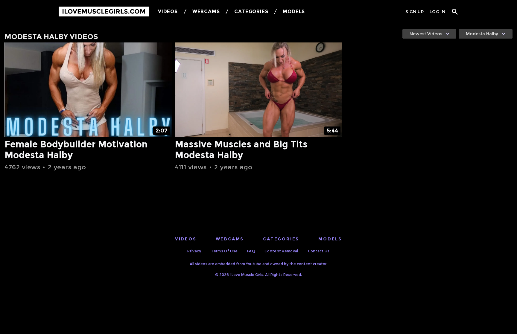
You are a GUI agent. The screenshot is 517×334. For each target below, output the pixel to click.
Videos (168, 11)
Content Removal (281, 251)
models (330, 239)
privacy (194, 251)
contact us (319, 251)
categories (281, 239)
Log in (437, 11)
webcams (230, 239)
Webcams (206, 11)
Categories (251, 11)
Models (294, 11)
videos (186, 239)
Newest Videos (426, 33)
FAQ (251, 251)
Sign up (414, 11)
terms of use (224, 251)
